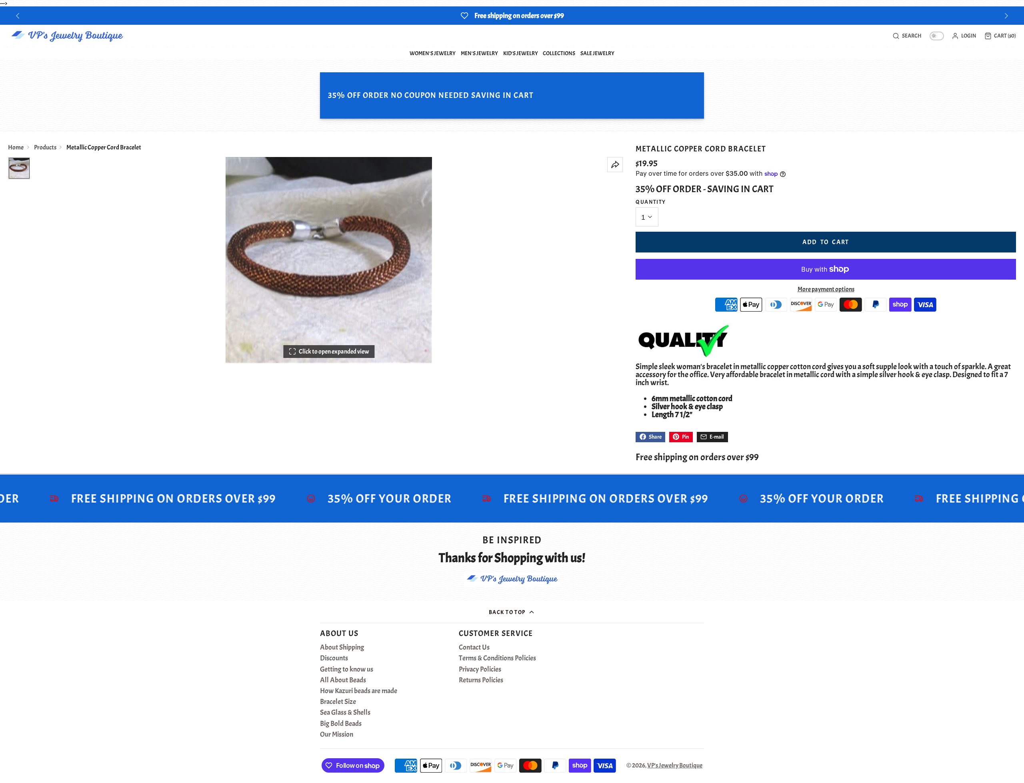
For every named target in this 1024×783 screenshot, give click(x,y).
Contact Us (474, 647)
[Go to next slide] (1006, 15)
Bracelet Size (338, 701)
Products (45, 147)
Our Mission (336, 734)
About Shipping (342, 647)
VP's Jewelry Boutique (674, 765)
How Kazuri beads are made (358, 691)
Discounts (334, 658)
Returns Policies (481, 680)
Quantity (651, 202)
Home (16, 147)
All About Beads (343, 680)
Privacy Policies (480, 669)
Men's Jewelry (479, 53)
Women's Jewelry (433, 53)
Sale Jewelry (597, 53)
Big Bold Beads (341, 723)
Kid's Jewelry (520, 53)
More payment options (826, 289)
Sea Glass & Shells (345, 712)
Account (964, 36)
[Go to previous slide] (17, 15)
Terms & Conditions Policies (497, 658)
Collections (559, 53)
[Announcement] (512, 15)
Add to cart (825, 242)
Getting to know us (346, 669)
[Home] (67, 36)
